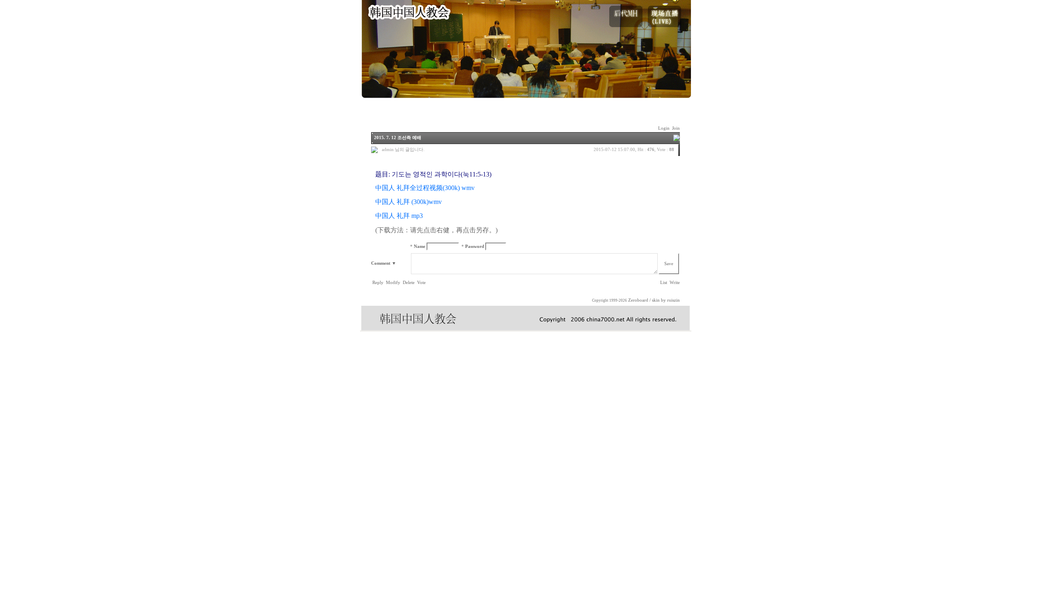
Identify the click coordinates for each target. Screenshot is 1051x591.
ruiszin (673, 300)
